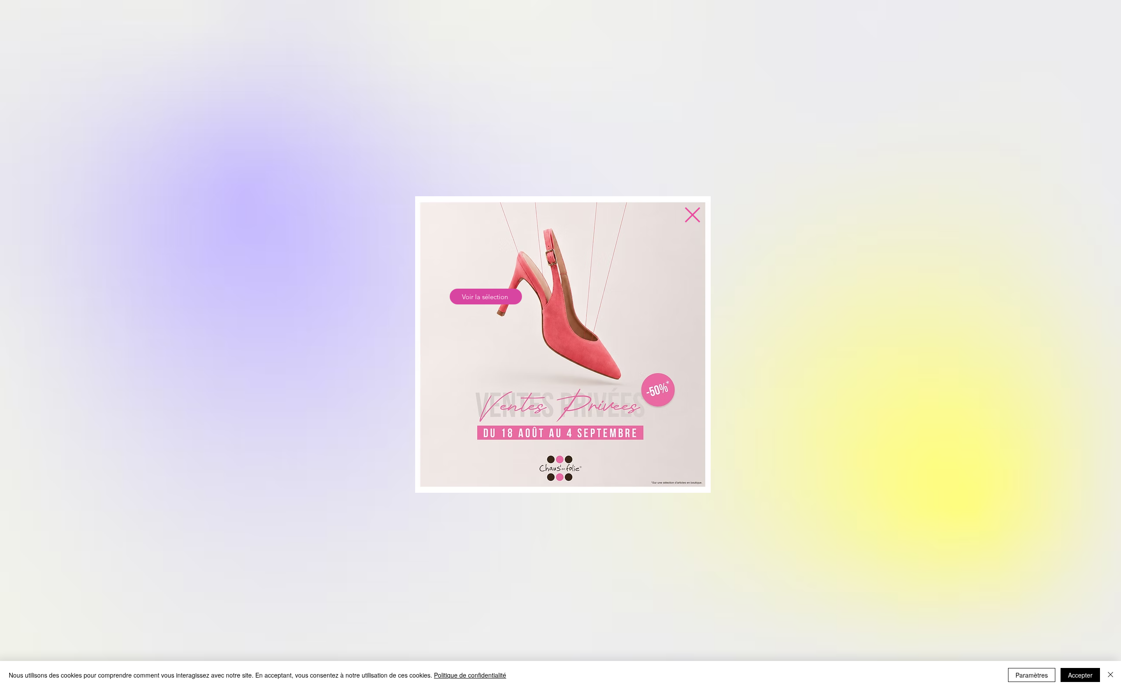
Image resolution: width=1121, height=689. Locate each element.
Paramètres (1031, 675)
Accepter (1080, 675)
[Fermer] (1110, 675)
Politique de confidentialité (470, 675)
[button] (692, 215)
